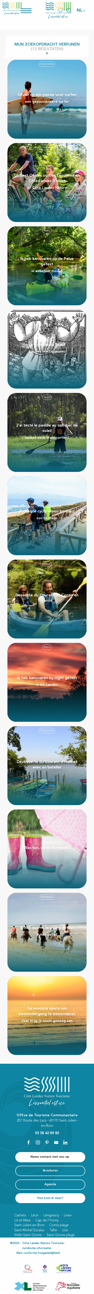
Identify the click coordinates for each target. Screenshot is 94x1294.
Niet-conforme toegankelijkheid (38, 1253)
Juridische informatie (36, 1248)
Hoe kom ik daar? (50, 1198)
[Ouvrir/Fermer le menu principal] (32, 10)
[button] (79, 10)
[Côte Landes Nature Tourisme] (58, 10)
